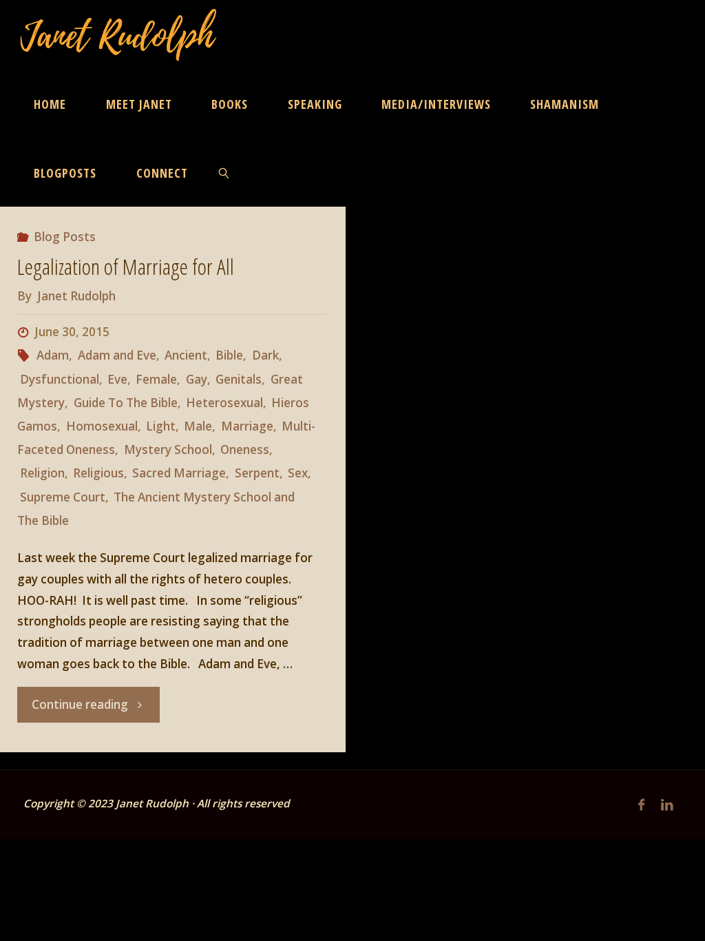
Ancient (186, 355)
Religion (42, 473)
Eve (117, 379)
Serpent (257, 473)
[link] (224, 172)
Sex (298, 473)
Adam (52, 355)
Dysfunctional (59, 379)
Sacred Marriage (179, 473)
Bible (229, 355)
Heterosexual (224, 403)
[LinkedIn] (667, 805)
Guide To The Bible (125, 403)
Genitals (238, 379)
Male (198, 426)
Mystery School (167, 449)
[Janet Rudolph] (119, 34)
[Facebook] (641, 805)
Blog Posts (65, 237)
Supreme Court (62, 497)
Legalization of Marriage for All (125, 266)
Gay (196, 379)
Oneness (244, 449)
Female (156, 379)
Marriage (247, 426)
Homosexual (101, 426)
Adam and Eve (117, 355)
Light (161, 426)
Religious (98, 473)
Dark (265, 355)
